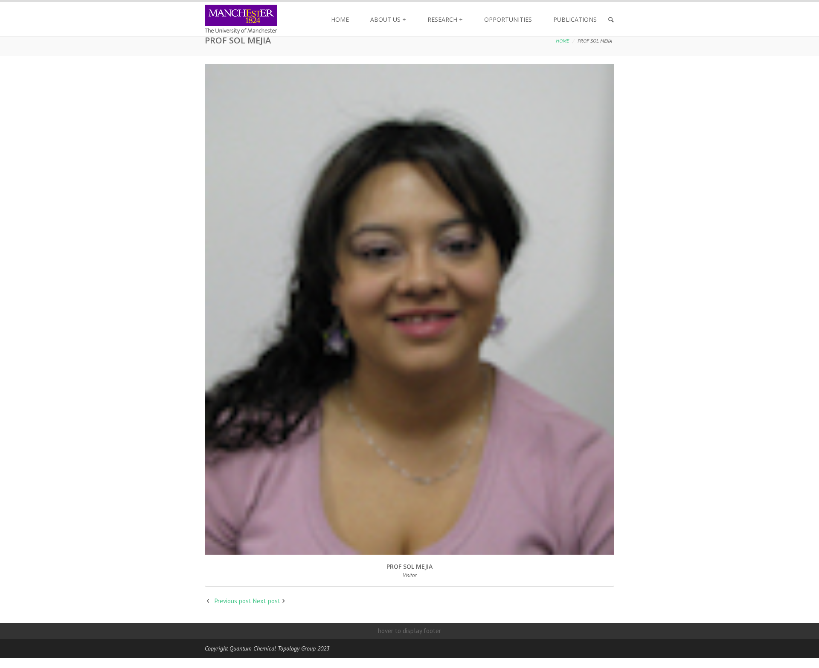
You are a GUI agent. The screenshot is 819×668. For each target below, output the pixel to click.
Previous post (233, 601)
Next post (266, 601)
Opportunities (508, 19)
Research (445, 19)
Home (340, 19)
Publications (575, 19)
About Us (388, 19)
